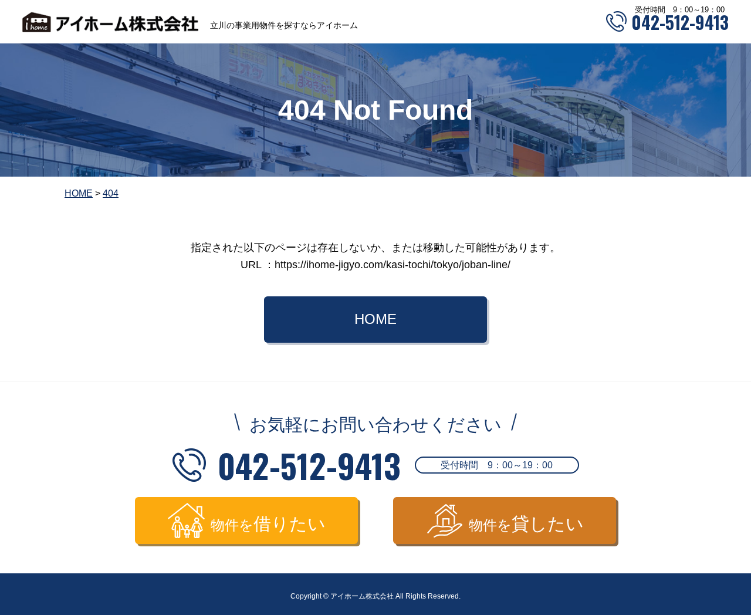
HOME (375, 319)
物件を (268, 523)
